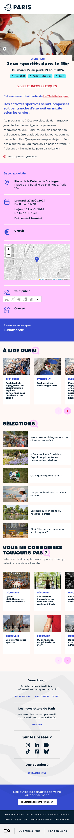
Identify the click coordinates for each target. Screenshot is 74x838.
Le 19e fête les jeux (56, 96)
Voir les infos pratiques (37, 86)
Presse (8, 819)
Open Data (21, 819)
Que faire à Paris (29, 830)
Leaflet (42, 279)
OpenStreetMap (57, 279)
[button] (37, 259)
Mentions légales (14, 814)
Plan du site (62, 819)
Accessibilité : (48, 814)
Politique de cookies (42, 819)
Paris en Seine (57, 830)
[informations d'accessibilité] (22, 299)
